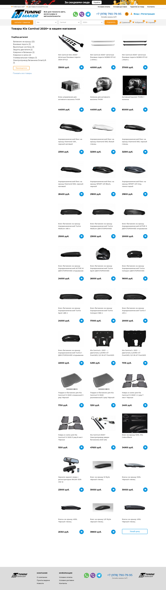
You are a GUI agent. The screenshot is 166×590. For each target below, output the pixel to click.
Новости (40, 583)
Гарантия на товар (137, 7)
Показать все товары (22, 73)
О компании (42, 577)
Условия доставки (120, 7)
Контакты (151, 7)
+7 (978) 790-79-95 (108, 13)
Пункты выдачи (43, 580)
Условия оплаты (104, 7)
